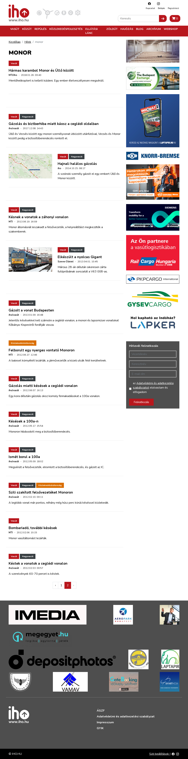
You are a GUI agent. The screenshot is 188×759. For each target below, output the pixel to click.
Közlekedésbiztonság (22, 343)
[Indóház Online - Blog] (63, 13)
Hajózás (126, 29)
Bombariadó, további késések (33, 528)
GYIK (100, 728)
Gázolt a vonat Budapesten (31, 310)
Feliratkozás (141, 402)
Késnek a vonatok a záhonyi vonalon (38, 217)
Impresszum (105, 722)
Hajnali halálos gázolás (77, 163)
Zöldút (112, 29)
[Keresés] (163, 18)
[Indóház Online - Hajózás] (78, 13)
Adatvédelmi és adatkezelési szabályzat (126, 716)
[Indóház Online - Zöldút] (70, 13)
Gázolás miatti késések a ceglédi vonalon (43, 385)
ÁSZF (101, 711)
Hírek (27, 42)
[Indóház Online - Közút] (57, 13)
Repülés (40, 29)
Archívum (153, 29)
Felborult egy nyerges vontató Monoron (42, 350)
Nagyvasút (27, 116)
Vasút (14, 29)
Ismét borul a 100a (24, 457)
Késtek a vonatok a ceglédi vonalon (38, 563)
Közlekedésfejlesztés (65, 29)
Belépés (161, 8)
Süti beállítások (159, 754)
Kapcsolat (150, 8)
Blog (139, 29)
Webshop (171, 29)
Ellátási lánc (91, 31)
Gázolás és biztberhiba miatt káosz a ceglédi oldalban (54, 123)
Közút (27, 29)
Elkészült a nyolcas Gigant (80, 257)
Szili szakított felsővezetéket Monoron (41, 492)
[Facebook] (148, 3)
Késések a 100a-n (23, 421)
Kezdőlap (15, 42)
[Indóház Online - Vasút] (39, 13)
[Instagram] (157, 3)
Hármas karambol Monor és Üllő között (41, 70)
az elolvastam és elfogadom (153, 387)
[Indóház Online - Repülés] (48, 13)
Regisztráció (173, 8)
